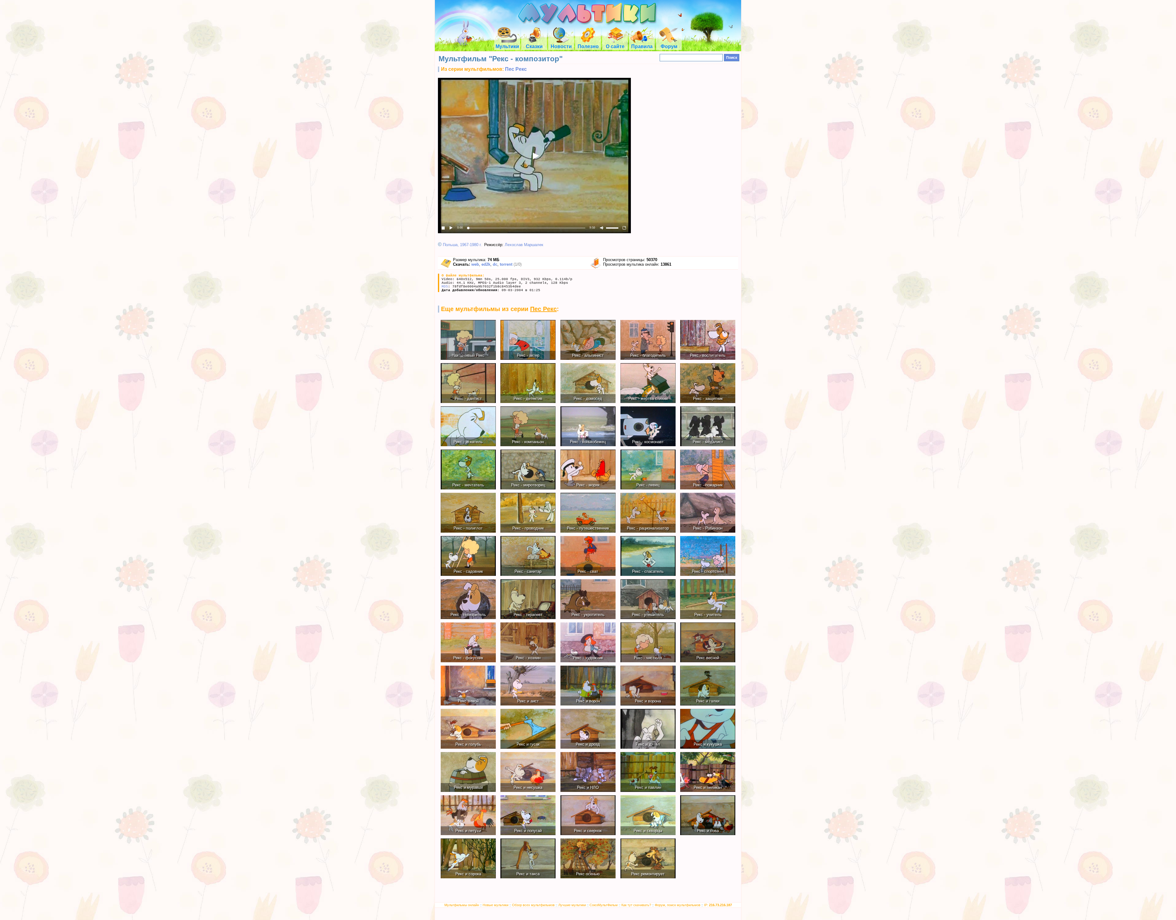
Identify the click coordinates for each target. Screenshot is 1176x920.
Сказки (534, 46)
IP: (718, 905)
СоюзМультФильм (604, 905)
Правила (642, 46)
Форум (669, 46)
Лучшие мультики (572, 905)
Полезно (588, 46)
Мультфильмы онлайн (461, 905)
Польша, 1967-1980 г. (462, 244)
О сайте (615, 46)
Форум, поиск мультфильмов (677, 905)
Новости (561, 46)
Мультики (507, 46)
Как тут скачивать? (636, 905)
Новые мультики (495, 905)
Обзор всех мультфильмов (533, 905)
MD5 (445, 286)
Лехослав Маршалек (524, 244)
